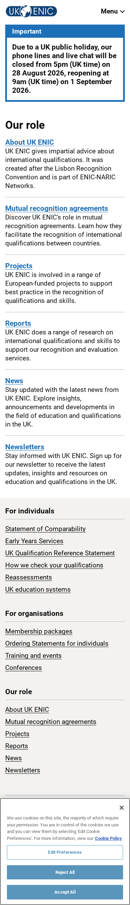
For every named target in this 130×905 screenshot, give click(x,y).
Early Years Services (34, 541)
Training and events (33, 656)
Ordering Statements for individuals (57, 643)
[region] (65, 851)
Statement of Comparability (45, 529)
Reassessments (28, 577)
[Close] (121, 807)
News (14, 381)
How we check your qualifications (54, 565)
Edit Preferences (65, 852)
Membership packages (38, 631)
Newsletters (24, 447)
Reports (18, 323)
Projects (19, 266)
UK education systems (38, 589)
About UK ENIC (29, 142)
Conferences (23, 668)
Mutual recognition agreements (56, 208)
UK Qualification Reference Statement (60, 553)
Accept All (64, 892)
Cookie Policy (108, 838)
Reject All (65, 872)
